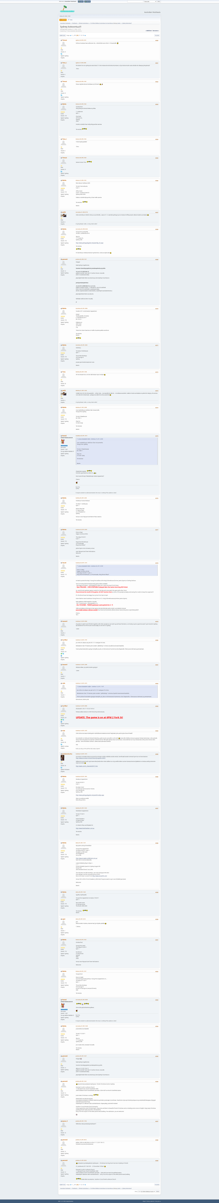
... (73, 35)
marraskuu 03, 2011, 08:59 (82, 999)
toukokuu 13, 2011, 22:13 (81, 683)
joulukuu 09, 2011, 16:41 (81, 1081)
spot (63, 919)
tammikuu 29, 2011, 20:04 (81, 345)
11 (79, 35)
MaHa (64, 104)
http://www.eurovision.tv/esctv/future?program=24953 (90, 758)
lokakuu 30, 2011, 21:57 (81, 971)
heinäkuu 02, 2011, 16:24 (81, 808)
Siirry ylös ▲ (158, 1201)
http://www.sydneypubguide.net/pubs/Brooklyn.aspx (90, 795)
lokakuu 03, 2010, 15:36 (81, 104)
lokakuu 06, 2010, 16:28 (81, 157)
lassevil (64, 621)
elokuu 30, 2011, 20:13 (81, 919)
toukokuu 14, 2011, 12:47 (81, 730)
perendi (64, 259)
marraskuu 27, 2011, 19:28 (82, 1026)
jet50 (64, 212)
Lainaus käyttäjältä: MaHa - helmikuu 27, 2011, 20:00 (90, 439)
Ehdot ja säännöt (150, 1201)
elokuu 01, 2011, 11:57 (81, 842)
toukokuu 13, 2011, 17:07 (81, 639)
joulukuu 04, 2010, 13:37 (81, 259)
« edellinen (149, 30)
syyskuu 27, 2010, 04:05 (81, 62)
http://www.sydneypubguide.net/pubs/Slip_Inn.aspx (89, 243)
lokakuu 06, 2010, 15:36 (81, 139)
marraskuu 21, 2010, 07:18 (82, 212)
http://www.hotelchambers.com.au (85, 828)
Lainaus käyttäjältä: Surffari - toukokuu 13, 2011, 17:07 (91, 686)
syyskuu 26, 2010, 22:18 (81, 40)
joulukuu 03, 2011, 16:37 (81, 1056)
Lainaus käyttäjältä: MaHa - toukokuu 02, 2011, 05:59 (90, 566)
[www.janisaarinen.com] (61, 655)
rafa (63, 683)
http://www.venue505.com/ (99, 876)
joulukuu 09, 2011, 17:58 (81, 1121)
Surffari (64, 640)
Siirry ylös (62, 1184)
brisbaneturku (67, 754)
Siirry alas (62, 35)
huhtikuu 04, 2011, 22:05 (81, 498)
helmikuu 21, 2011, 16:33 (81, 390)
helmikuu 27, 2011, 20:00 (81, 407)
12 (81, 35)
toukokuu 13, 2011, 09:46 (81, 621)
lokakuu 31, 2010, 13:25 (81, 180)
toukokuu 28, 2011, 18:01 (81, 776)
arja (63, 731)
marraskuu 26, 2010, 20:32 (82, 229)
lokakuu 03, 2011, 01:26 (81, 939)
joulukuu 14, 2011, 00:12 (81, 1139)
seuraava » (156, 30)
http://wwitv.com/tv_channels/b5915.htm (87, 766)
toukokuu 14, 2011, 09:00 (81, 706)
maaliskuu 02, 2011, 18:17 (81, 435)
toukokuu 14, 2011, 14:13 (81, 753)
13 (83, 35)
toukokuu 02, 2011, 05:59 (81, 529)
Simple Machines (69, 1201)
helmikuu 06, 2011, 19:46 (81, 371)
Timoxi (64, 40)
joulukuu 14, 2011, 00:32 (81, 1160)
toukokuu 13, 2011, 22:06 (81, 664)
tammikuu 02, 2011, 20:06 (81, 308)
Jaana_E (65, 1121)
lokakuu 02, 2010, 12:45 (81, 81)
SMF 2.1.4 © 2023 (62, 1201)
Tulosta (157, 35)
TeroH (64, 563)
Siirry (136, 1191)
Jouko (118, 23)
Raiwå (64, 436)
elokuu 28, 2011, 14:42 (81, 892)
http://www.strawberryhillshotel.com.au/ (86, 858)
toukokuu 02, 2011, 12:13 (81, 562)
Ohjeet (144, 1201)
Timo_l (64, 63)
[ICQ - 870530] (61, 653)
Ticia (63, 372)
